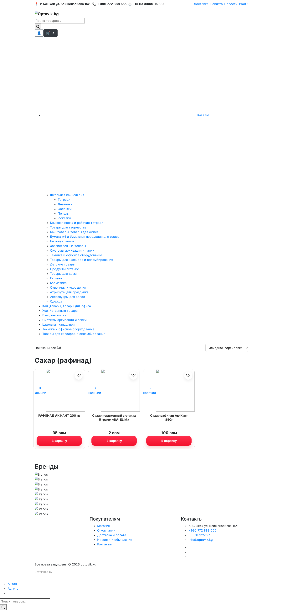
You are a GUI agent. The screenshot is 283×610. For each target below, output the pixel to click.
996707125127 (199, 535)
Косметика (58, 283)
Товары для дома (63, 274)
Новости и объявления (114, 540)
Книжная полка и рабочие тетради (76, 223)
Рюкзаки (64, 218)
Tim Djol (58, 571)
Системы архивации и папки (72, 250)
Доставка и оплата (208, 4)
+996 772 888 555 (202, 530)
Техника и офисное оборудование (76, 255)
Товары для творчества (68, 227)
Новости (231, 4)
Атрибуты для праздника (69, 292)
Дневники (65, 204)
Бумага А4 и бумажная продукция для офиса (84, 236)
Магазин (103, 526)
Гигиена (56, 278)
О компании (106, 530)
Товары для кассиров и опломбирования (81, 260)
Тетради (64, 199)
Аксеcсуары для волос (67, 297)
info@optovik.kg (201, 540)
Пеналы (63, 213)
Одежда (56, 301)
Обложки (65, 209)
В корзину (59, 441)
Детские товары (62, 264)
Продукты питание (64, 269)
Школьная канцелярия (67, 195)
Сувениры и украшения (68, 287)
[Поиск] (38, 26)
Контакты (104, 544)
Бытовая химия (62, 241)
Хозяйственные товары (68, 246)
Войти (243, 4)
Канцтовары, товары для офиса (74, 232)
